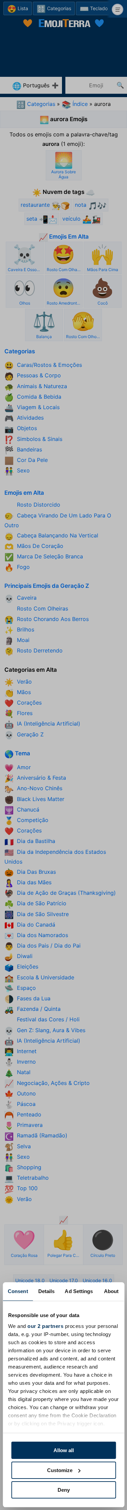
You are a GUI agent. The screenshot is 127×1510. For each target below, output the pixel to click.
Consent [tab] (18, 1291)
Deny (64, 1490)
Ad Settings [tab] (79, 1291)
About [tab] (111, 1291)
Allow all (64, 1450)
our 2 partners (45, 1326)
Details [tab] (46, 1291)
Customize (59, 1470)
